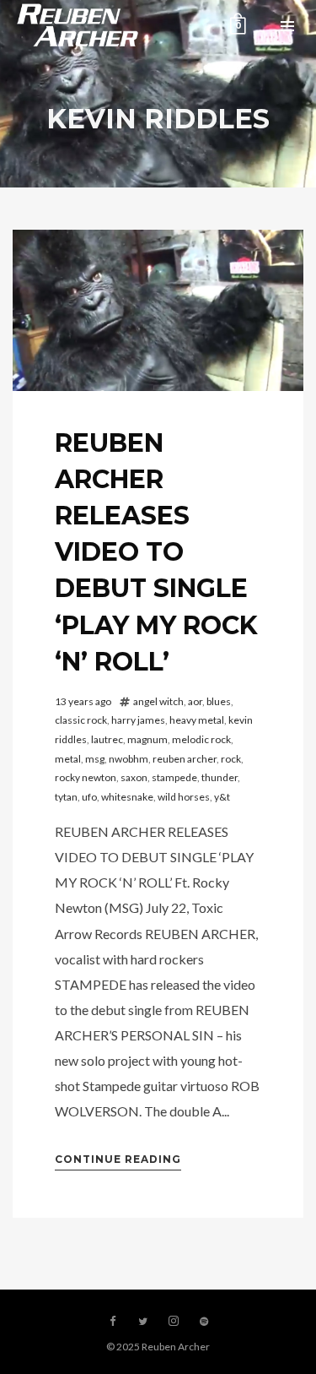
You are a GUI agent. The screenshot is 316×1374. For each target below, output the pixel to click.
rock (231, 758)
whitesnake (127, 796)
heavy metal (196, 720)
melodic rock (201, 739)
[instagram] (173, 1322)
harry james (138, 720)
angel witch (158, 701)
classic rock (81, 720)
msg (94, 758)
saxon (134, 777)
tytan (66, 796)
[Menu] (287, 25)
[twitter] (143, 1322)
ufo (89, 796)
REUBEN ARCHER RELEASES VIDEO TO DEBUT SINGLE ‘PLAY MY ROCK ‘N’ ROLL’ (156, 552)
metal (68, 758)
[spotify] (204, 1322)
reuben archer (185, 758)
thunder (219, 777)
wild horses (184, 796)
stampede (174, 777)
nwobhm (128, 758)
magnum (147, 739)
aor (195, 701)
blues (218, 701)
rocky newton (85, 777)
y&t (222, 796)
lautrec (107, 739)
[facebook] (113, 1322)
